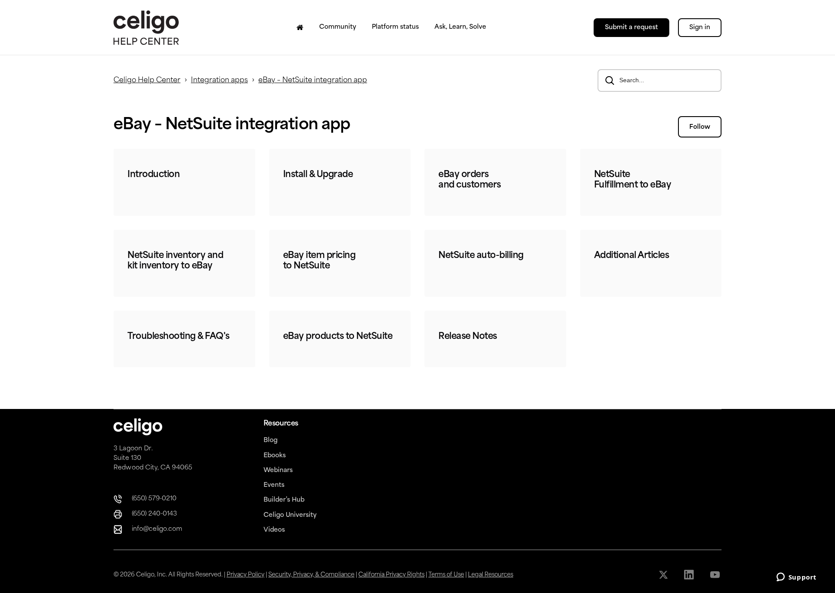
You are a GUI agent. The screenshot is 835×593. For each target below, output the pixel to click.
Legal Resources (490, 575)
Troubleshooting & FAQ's (178, 336)
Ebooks (275, 455)
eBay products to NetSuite (338, 336)
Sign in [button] (699, 27)
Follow (699, 127)
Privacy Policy (245, 575)
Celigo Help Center (147, 80)
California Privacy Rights (391, 575)
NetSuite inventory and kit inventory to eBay (175, 261)
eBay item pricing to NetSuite (319, 261)
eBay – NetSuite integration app (312, 80)
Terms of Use (446, 575)
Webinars (278, 470)
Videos (274, 530)
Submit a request (631, 27)
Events (274, 485)
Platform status (395, 27)
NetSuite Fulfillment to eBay (632, 180)
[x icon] (664, 575)
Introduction (153, 175)
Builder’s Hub (284, 500)
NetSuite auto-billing (481, 255)
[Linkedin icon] (690, 575)
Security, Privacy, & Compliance (311, 575)
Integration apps (219, 80)
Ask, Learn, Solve (460, 27)
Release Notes (467, 336)
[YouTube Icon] (715, 575)
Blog (270, 440)
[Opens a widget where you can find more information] (796, 578)
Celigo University (290, 515)
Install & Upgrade (318, 175)
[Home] (300, 27)
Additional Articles (631, 255)
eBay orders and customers (469, 180)
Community (337, 27)
